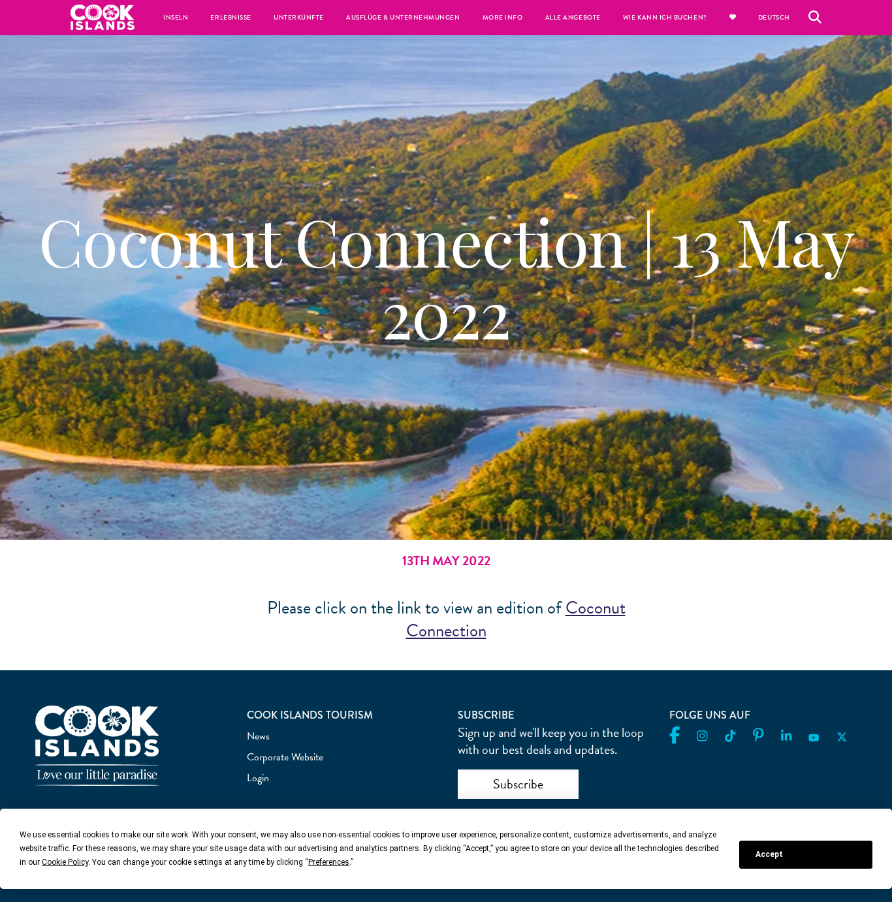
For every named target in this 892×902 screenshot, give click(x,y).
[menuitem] (732, 17)
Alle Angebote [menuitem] (573, 17)
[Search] (814, 17)
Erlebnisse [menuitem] (230, 17)
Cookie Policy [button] (65, 862)
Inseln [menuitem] (175, 17)
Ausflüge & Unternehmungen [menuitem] (403, 17)
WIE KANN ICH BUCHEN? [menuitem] (665, 17)
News (258, 736)
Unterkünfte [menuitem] (299, 17)
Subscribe (518, 784)
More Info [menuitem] (503, 17)
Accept (769, 854)
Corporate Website (285, 757)
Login (258, 778)
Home (103, 17)
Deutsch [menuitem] (774, 17)
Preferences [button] (328, 862)
